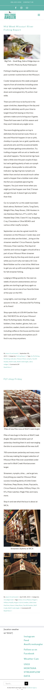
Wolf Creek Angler (22, 362)
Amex (20, 600)
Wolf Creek (12, 362)
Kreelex (25, 602)
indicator (13, 359)
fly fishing (7, 359)
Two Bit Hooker (28, 605)
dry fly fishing (35, 356)
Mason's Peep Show (16, 605)
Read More (7, 367)
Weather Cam (31, 658)
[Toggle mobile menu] (39, 15)
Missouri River (21, 359)
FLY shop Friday (13, 379)
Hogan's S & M (18, 602)
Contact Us (28, 2)
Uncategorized (8, 600)
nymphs (29, 359)
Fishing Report (21, 356)
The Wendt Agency (31, 687)
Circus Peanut (27, 600)
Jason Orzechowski (12, 353)
